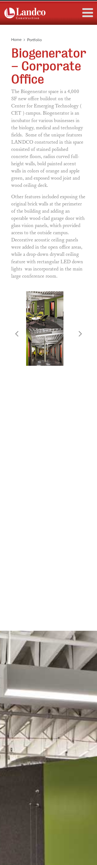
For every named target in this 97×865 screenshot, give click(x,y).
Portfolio (34, 39)
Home (16, 39)
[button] (16, 334)
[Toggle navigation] (86, 10)
